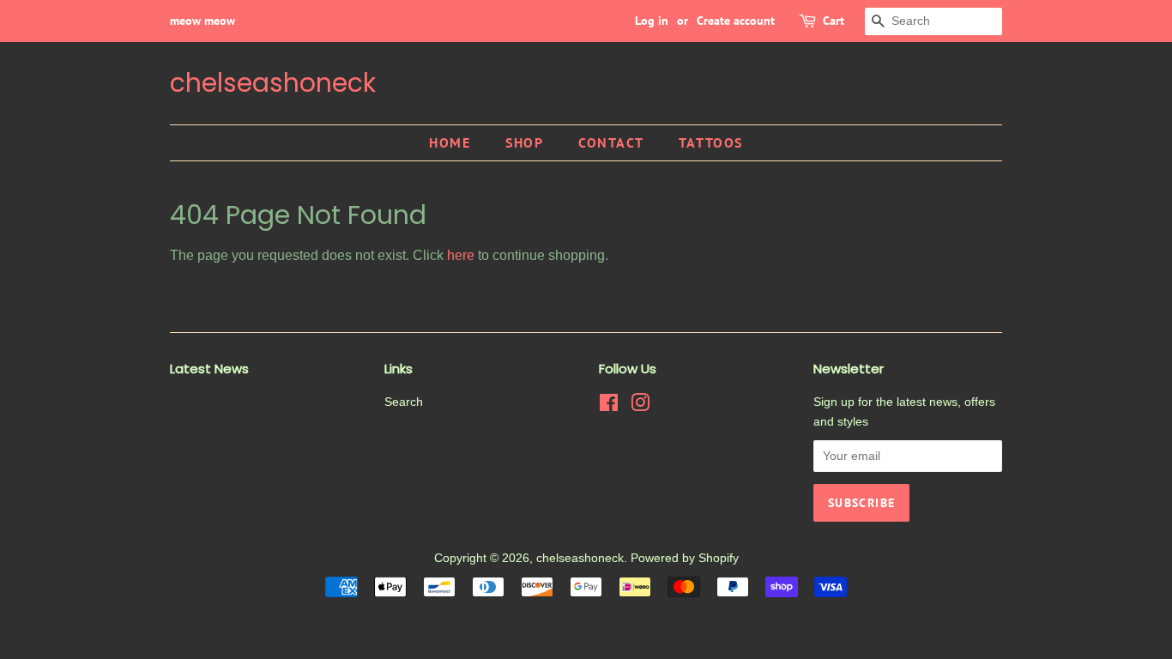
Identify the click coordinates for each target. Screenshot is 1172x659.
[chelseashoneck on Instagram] (640, 406)
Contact (610, 142)
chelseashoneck (273, 83)
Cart (833, 20)
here (460, 255)
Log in (651, 20)
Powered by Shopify (685, 558)
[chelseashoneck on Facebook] (609, 406)
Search (403, 402)
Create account (736, 20)
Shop (524, 142)
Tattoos (711, 142)
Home (449, 142)
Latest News (209, 369)
